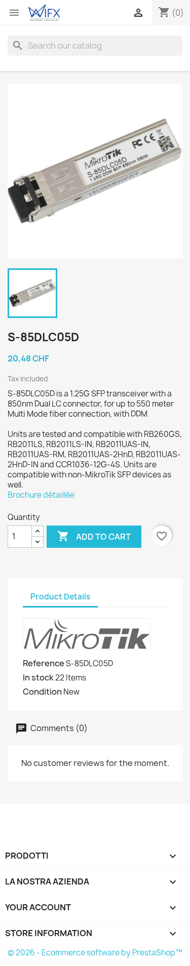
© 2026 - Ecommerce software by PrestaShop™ (95, 952)
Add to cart (94, 536)
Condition (42, 692)
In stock (38, 677)
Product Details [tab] (60, 596)
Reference (43, 663)
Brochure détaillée (41, 495)
